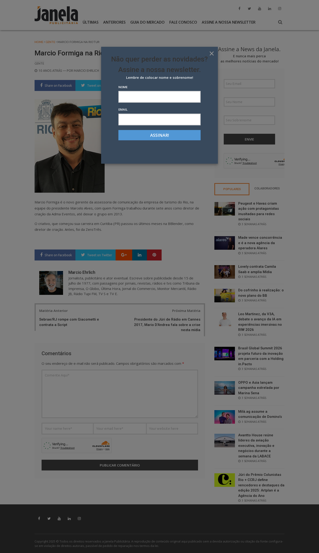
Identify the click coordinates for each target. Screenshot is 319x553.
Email (123, 109)
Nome (123, 87)
